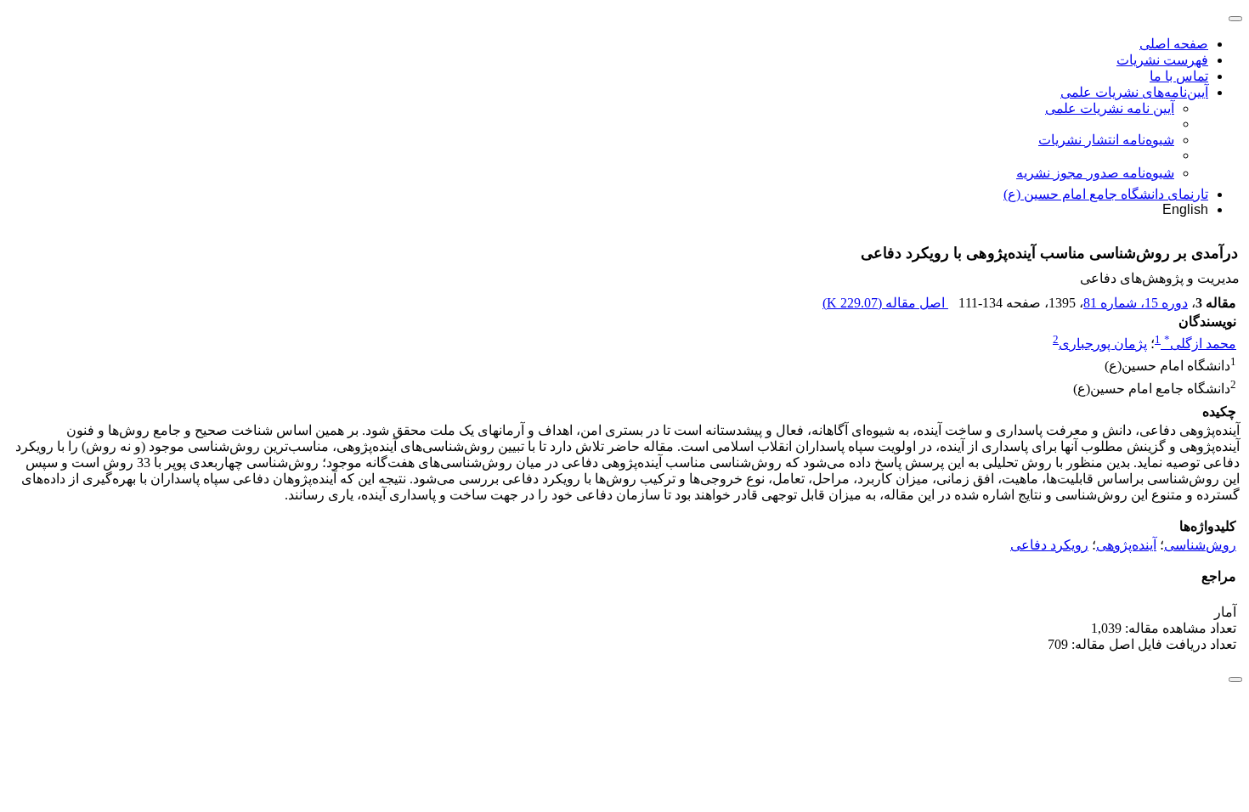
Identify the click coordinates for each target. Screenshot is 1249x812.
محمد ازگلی (1200, 343)
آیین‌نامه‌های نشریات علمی (1134, 92)
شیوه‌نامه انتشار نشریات (1106, 140)
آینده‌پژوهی (1126, 545)
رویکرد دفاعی (1049, 545)
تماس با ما (1179, 76)
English (1185, 209)
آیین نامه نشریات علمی (1109, 108)
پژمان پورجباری (1103, 343)
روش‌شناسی (1200, 545)
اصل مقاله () (885, 303)
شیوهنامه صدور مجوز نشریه (1095, 173)
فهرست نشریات (1162, 60)
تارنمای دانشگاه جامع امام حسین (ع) (1105, 194)
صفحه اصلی (1173, 44)
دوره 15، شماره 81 (1135, 303)
